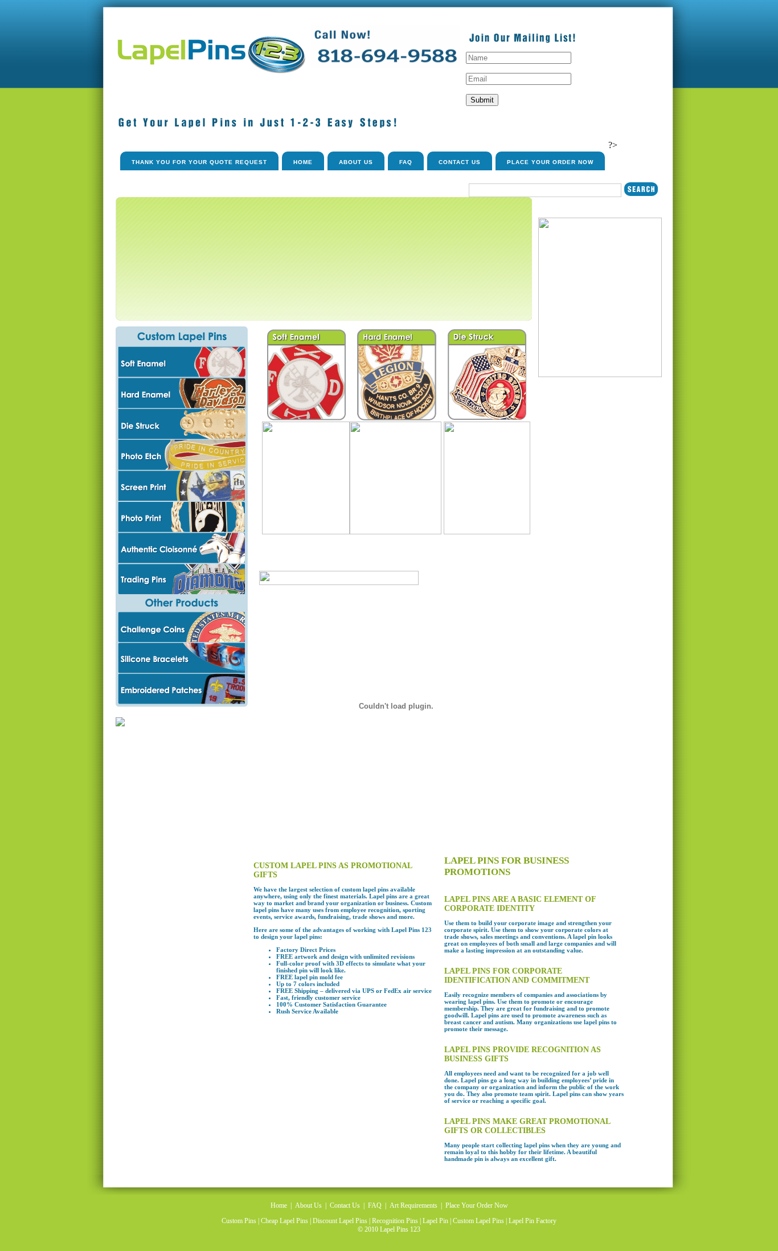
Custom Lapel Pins (478, 1221)
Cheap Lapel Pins (284, 1221)
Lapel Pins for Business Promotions (506, 866)
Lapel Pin (435, 1221)
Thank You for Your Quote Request (199, 162)
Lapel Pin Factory (532, 1221)
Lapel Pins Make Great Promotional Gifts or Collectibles (527, 1126)
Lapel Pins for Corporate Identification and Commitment (516, 975)
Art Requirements (413, 1205)
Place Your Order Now (550, 162)
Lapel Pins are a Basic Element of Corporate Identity (520, 904)
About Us (356, 162)
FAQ (405, 162)
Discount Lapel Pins (340, 1221)
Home (303, 162)
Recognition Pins (395, 1221)
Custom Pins (239, 1221)
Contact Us (460, 162)
